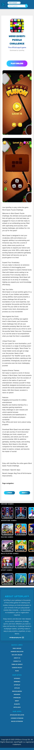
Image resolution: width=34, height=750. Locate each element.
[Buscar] (26, 5)
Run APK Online (17, 655)
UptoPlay (17, 685)
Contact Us (17, 661)
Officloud (17, 707)
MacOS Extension (17, 721)
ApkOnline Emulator (17, 715)
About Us (17, 658)
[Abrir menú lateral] (3, 4)
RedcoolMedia (17, 691)
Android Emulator (17, 651)
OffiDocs (17, 678)
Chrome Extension (17, 718)
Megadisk (17, 694)
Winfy (17, 701)
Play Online (17, 63)
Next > (24, 493)
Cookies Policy (17, 667)
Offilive (17, 688)
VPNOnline (17, 697)
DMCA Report (17, 648)
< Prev (9, 493)
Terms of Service (17, 664)
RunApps (17, 704)
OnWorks (17, 681)
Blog (17, 671)
